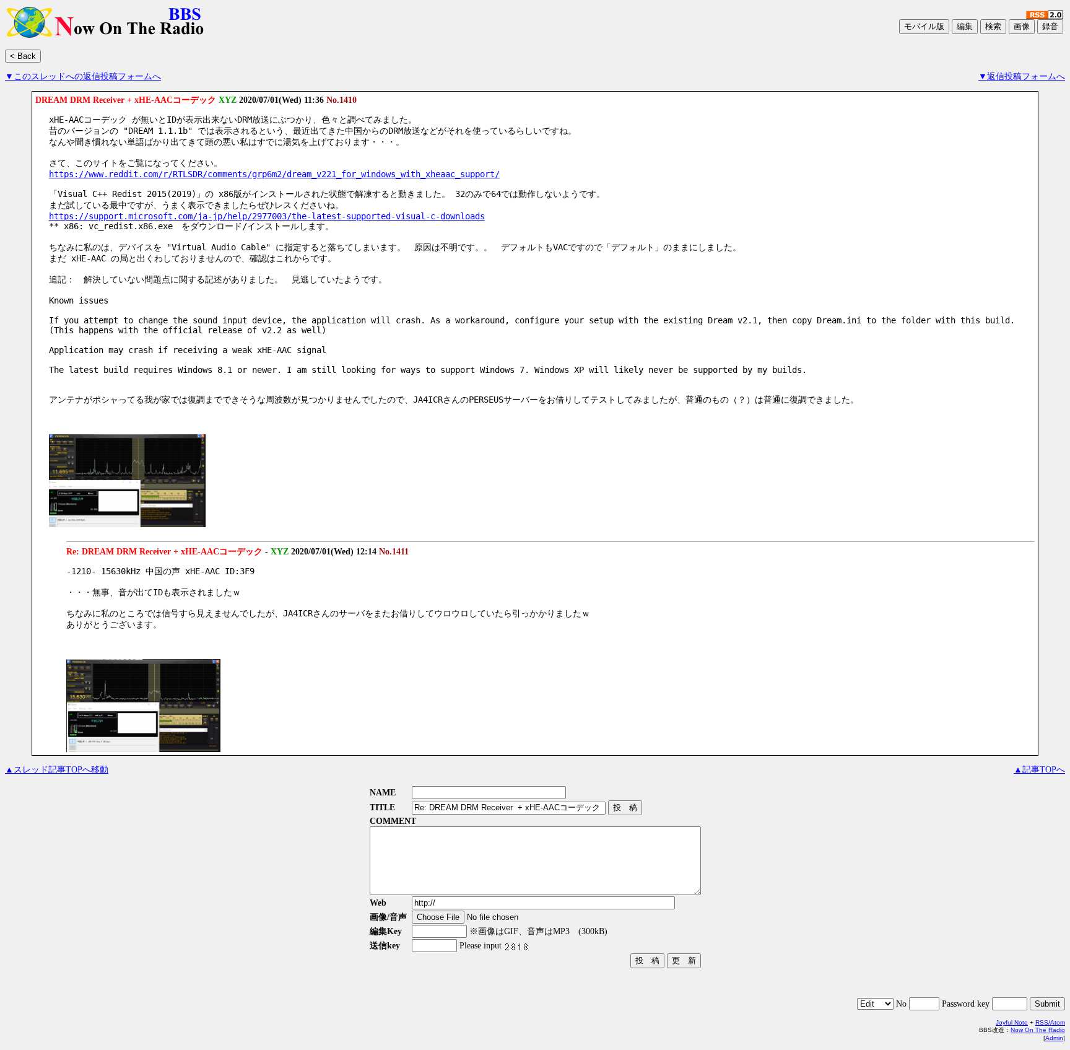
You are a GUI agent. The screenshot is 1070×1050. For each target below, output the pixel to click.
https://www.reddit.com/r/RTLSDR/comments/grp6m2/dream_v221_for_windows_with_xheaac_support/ (274, 174)
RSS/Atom (1050, 1022)
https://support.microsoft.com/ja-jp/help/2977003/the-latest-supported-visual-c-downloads (267, 216)
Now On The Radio (1038, 1029)
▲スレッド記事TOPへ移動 (56, 769)
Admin (1054, 1038)
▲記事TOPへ (1039, 769)
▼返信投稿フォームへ (1021, 76)
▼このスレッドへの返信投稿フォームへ (83, 76)
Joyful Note (1012, 1022)
